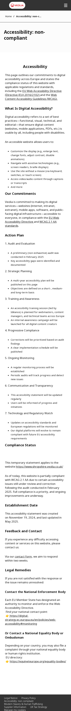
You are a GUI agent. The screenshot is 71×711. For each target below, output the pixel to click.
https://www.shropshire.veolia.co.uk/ (39, 466)
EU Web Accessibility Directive (32, 220)
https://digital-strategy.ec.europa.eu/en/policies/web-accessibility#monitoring (30, 620)
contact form (23, 556)
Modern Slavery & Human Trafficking (23, 704)
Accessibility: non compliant (19, 701)
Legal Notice (11, 698)
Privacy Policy (28, 698)
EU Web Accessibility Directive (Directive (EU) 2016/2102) (33, 93)
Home (8, 16)
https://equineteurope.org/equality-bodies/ (38, 661)
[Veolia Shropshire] (17, 5)
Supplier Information (15, 707)
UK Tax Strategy (38, 707)
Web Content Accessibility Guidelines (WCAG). (31, 97)
